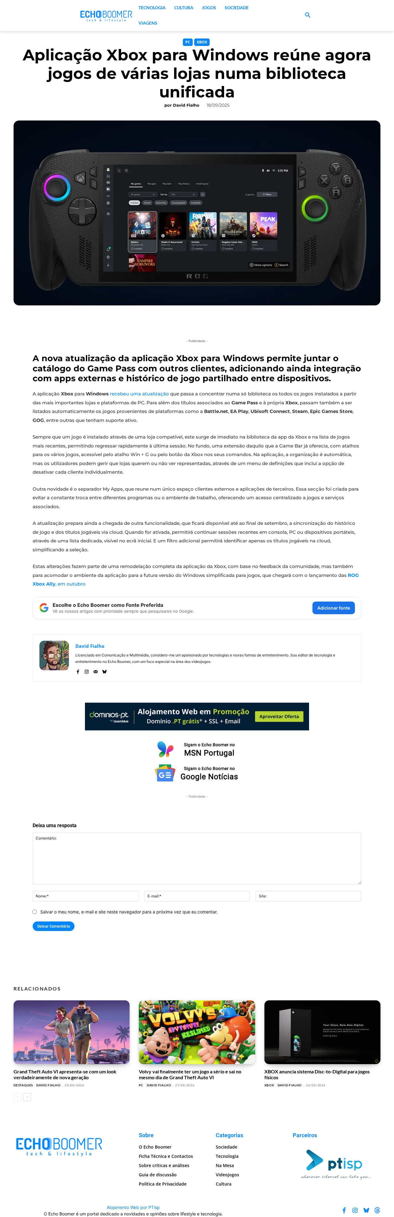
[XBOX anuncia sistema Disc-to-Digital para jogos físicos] (322, 1032)
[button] (307, 15)
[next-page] (27, 1097)
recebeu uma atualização (139, 394)
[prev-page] (17, 1097)
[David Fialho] (54, 658)
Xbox (202, 42)
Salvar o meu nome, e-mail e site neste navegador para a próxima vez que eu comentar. (129, 911)
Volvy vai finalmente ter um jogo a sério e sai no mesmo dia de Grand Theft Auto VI (190, 1074)
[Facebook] (77, 670)
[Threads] (377, 1210)
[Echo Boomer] (106, 15)
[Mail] (95, 670)
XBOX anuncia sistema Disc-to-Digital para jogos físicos (317, 1074)
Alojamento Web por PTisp (133, 1207)
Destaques (23, 1085)
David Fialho (186, 105)
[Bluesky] (104, 670)
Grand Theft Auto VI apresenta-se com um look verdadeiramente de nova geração (65, 1074)
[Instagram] (86, 670)
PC (187, 42)
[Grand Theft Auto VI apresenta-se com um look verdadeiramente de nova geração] (72, 1032)
